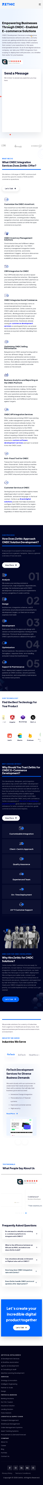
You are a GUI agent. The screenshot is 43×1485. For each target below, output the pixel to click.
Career (3, 1446)
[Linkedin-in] (21, 1468)
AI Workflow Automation (10, 1362)
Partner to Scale (7, 1388)
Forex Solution (6, 1413)
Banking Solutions (7, 1399)
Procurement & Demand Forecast (13, 1435)
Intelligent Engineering (9, 1384)
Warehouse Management (10, 1424)
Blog (2, 1449)
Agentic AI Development (10, 1366)
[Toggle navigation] (34, 4)
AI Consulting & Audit (8, 1369)
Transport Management (10, 1420)
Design (3, 1391)
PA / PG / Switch (7, 1402)
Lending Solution (7, 1409)
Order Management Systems (11, 1427)
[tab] (10, 1055)
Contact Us (5, 1456)
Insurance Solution (8, 1406)
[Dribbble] (33, 1468)
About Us (4, 1442)
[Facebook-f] (10, 1468)
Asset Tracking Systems (9, 1431)
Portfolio (4, 1453)
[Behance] (27, 1468)
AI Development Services (10, 1359)
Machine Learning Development (12, 1373)
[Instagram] (15, 1468)
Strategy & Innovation (9, 1380)
